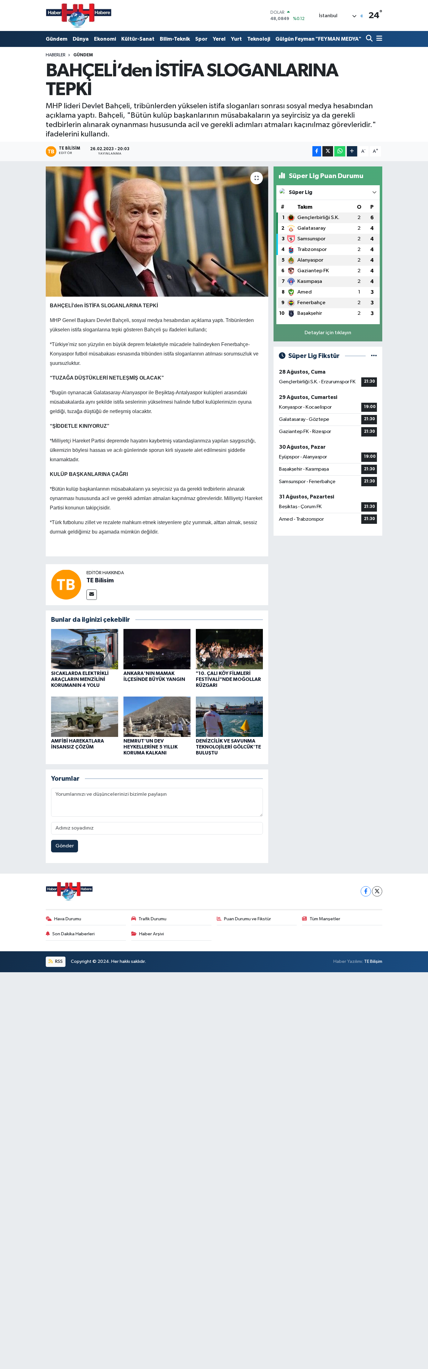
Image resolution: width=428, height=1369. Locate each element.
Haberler (55, 55)
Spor (201, 39)
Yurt (236, 39)
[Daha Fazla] (352, 151)
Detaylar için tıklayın (328, 332)
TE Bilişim (373, 961)
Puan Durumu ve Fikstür (247, 919)
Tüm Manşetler (325, 919)
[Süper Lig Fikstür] (374, 356)
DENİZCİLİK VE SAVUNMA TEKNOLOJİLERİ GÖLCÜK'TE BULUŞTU (228, 746)
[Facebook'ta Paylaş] (316, 151)
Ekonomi (105, 39)
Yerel (219, 39)
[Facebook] (366, 891)
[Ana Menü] (378, 39)
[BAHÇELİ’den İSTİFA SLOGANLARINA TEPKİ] (157, 231)
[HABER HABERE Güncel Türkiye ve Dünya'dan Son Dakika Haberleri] (79, 15)
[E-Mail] (91, 595)
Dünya (81, 39)
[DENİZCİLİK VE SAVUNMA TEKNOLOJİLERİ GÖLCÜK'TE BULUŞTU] (229, 716)
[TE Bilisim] (66, 584)
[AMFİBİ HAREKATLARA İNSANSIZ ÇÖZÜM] (84, 716)
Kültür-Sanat (137, 39)
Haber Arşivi (151, 934)
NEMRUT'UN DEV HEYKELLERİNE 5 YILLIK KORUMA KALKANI (150, 746)
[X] (377, 891)
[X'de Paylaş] (327, 151)
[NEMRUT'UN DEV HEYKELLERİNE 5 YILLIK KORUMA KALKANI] (157, 716)
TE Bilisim (100, 580)
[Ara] (370, 39)
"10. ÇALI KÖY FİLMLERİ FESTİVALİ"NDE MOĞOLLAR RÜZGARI (228, 679)
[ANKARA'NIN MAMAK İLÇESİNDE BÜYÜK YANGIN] (157, 649)
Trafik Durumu (152, 919)
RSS (58, 961)
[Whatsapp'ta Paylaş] (339, 151)
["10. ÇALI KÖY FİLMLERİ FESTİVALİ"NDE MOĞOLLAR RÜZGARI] (229, 649)
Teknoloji (258, 39)
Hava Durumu (67, 919)
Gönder (64, 846)
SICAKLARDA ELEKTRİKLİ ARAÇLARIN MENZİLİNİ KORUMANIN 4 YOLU (80, 679)
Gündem (56, 39)
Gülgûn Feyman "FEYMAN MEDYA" (318, 39)
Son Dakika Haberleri (73, 934)
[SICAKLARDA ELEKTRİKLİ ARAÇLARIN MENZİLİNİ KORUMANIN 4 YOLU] (84, 649)
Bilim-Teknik (175, 39)
